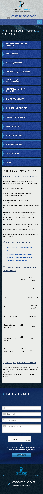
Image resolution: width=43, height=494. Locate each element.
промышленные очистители (17, 108)
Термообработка (12, 54)
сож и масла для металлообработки (13, 81)
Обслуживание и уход (14, 144)
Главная (36, 32)
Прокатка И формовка (14, 135)
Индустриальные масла (15, 99)
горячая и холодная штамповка (18, 72)
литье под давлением (14, 63)
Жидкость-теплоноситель (16, 117)
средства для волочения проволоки (15, 90)
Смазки (8, 162)
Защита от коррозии (13, 126)
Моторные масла (12, 153)
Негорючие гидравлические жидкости (16, 45)
